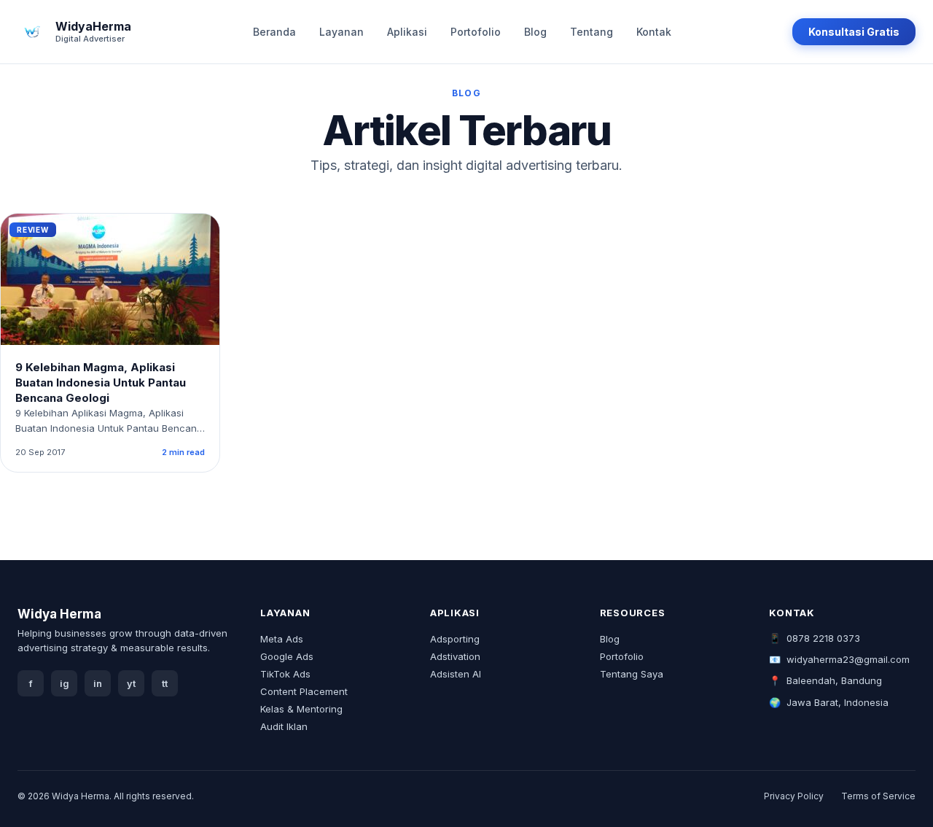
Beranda (274, 32)
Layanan (341, 32)
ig (64, 683)
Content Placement (304, 691)
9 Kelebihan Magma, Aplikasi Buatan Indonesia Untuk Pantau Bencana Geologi (100, 382)
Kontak (653, 32)
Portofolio (475, 32)
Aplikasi (407, 32)
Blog (535, 32)
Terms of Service (878, 796)
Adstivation (455, 656)
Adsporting (455, 639)
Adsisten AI (455, 674)
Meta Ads (281, 639)
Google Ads (286, 656)
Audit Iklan (284, 726)
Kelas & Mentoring (301, 709)
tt (165, 683)
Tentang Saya (631, 674)
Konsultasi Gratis (853, 32)
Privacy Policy (794, 796)
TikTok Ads (285, 674)
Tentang (591, 32)
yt (131, 683)
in (97, 683)
